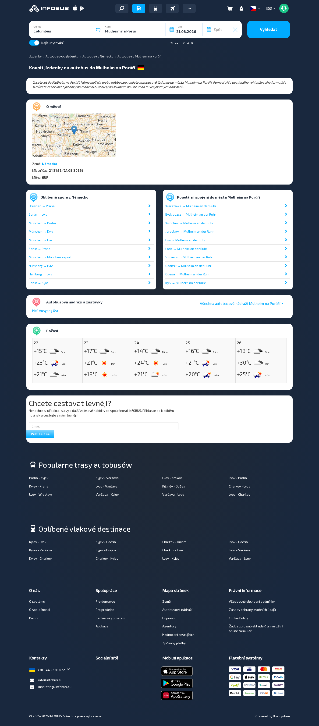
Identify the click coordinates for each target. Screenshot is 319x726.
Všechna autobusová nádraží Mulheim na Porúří (240, 303)
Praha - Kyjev (38, 478)
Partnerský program (110, 618)
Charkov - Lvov (239, 486)
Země (166, 601)
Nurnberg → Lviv (41, 266)
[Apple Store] (75, 8)
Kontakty (38, 657)
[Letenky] (172, 8)
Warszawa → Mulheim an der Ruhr (190, 206)
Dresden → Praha (42, 206)
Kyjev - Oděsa (106, 542)
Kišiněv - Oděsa (173, 486)
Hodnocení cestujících (178, 635)
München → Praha (42, 223)
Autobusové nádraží (177, 610)
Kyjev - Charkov (40, 558)
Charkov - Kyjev (107, 558)
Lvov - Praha (238, 478)
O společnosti (39, 610)
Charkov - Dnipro (174, 542)
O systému (37, 601)
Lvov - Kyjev (170, 558)
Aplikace (102, 626)
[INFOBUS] (49, 8)
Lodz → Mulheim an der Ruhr (186, 249)
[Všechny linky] (121, 8)
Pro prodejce (105, 610)
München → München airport (50, 257)
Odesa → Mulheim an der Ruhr (187, 274)
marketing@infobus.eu (54, 687)
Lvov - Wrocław (40, 494)
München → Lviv (41, 240)
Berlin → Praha (39, 249)
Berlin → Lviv (38, 214)
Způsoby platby (174, 643)
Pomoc (34, 618)
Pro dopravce (105, 601)
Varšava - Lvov (173, 494)
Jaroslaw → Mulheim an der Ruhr (189, 231)
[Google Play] (82, 8)
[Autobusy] (138, 8)
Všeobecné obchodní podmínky (252, 601)
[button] (189, 8)
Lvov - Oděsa (238, 542)
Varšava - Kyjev (107, 494)
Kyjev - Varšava (107, 478)
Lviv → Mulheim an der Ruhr (185, 240)
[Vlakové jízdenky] (155, 8)
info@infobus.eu (50, 680)
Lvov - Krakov (172, 478)
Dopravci (168, 618)
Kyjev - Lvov (37, 542)
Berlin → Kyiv (38, 283)
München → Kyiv (41, 231)
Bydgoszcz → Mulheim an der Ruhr (190, 214)
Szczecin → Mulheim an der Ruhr (189, 257)
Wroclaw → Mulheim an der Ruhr (189, 223)
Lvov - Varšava (106, 486)
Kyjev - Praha (38, 486)
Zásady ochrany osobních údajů (252, 610)
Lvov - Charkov (239, 494)
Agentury (169, 626)
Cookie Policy (238, 618)
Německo (49, 164)
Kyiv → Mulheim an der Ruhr (185, 283)
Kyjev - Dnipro (106, 550)
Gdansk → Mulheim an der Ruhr (188, 266)
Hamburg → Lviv (40, 274)
